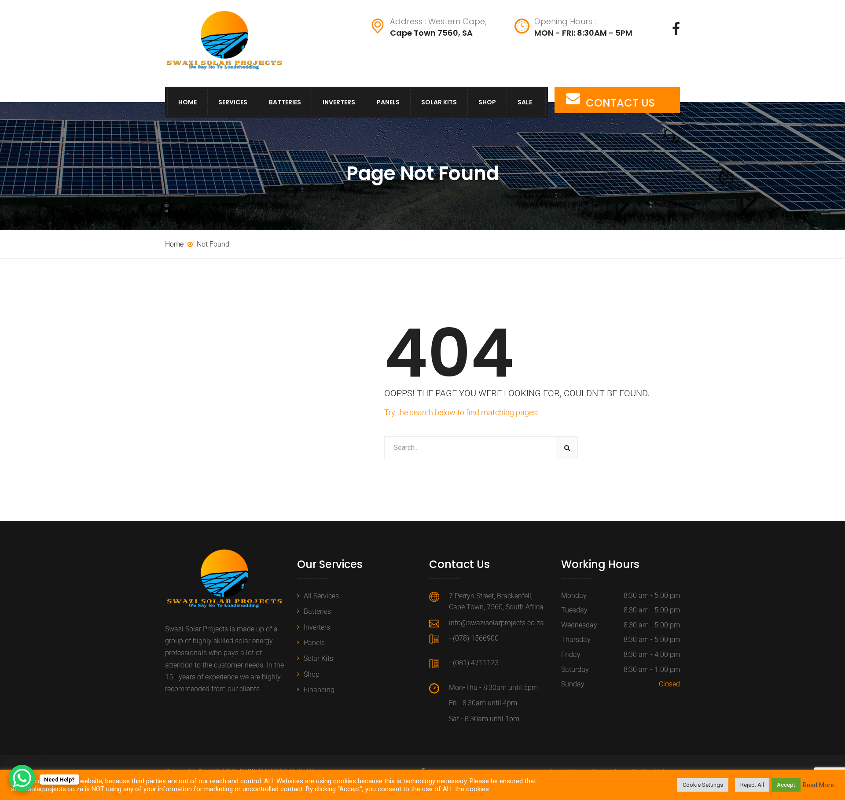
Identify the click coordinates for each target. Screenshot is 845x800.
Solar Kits (439, 102)
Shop (487, 102)
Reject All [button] (752, 785)
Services (232, 102)
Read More (818, 785)
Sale (525, 102)
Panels (388, 102)
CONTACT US (620, 103)
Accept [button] (786, 785)
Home (187, 102)
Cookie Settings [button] (703, 785)
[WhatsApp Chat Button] (22, 778)
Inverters (339, 102)
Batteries (285, 102)
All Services (321, 596)
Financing (319, 690)
